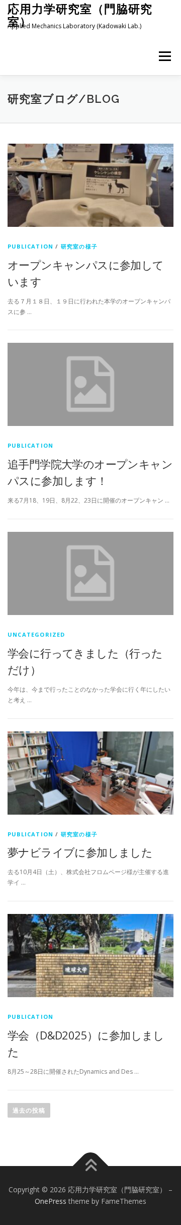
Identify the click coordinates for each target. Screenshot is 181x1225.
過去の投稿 (29, 1110)
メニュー (164, 56)
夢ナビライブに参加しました (80, 852)
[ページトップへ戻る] (91, 1166)
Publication (30, 246)
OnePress (50, 1201)
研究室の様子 (79, 246)
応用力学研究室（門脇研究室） (80, 15)
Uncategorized (36, 634)
